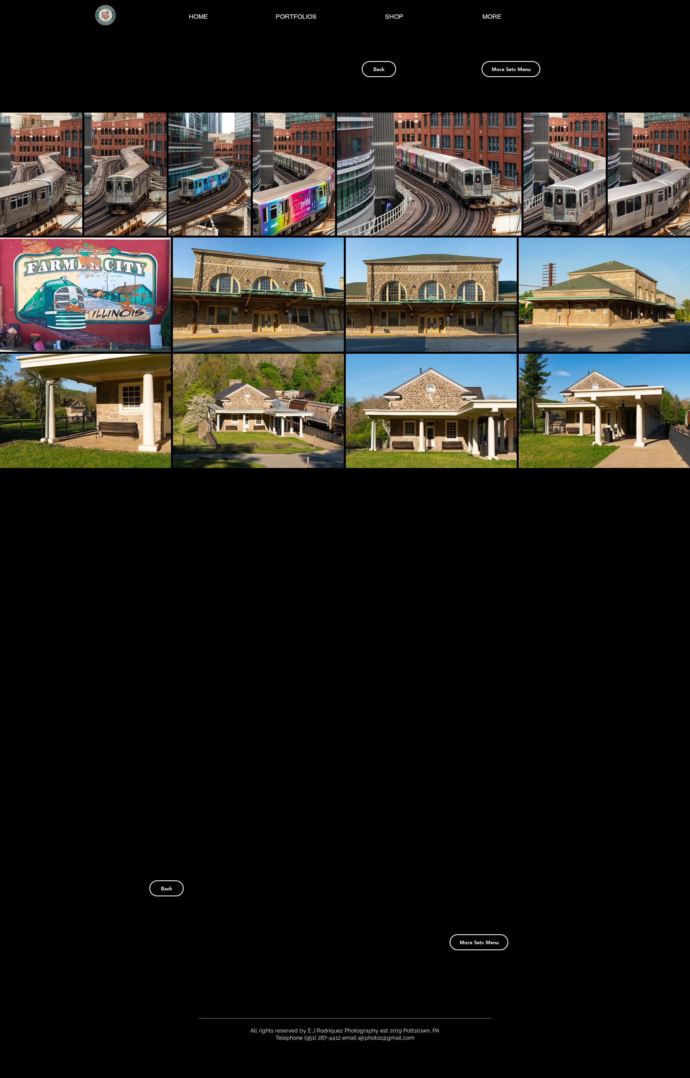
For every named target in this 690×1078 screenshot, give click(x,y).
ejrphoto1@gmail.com (386, 1037)
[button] (41, 174)
